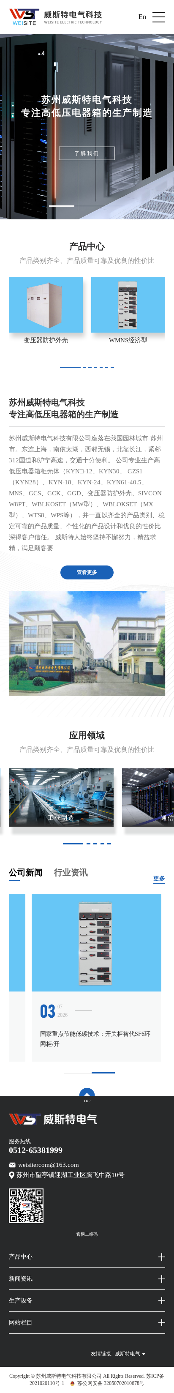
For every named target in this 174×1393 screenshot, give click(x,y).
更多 (159, 878)
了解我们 (87, 153)
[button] (61, 205)
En (142, 16)
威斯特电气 (127, 1354)
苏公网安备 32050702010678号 (110, 1383)
